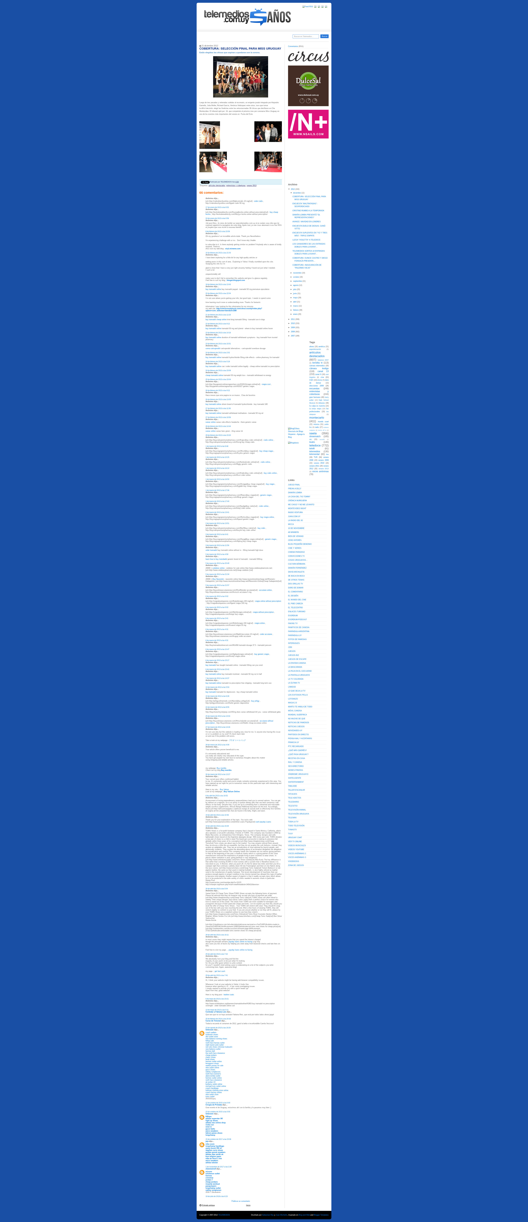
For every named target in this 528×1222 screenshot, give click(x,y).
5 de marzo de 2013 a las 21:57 (217, 585)
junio (295, 293)
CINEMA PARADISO (296, 552)
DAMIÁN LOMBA (295, 493)
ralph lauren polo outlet (215, 1045)
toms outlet (210, 1096)
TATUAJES (292, 794)
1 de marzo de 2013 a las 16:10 (217, 468)
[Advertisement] (308, 159)
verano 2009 (323, 460)
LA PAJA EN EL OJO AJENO (300, 671)
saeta (313, 433)
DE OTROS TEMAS (296, 580)
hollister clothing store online (217, 1090)
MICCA (291, 524)
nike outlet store (212, 1094)
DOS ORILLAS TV (295, 584)
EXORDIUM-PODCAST (297, 620)
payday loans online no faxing (240, 942)
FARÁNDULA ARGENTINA (298, 631)
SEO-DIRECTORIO (296, 766)
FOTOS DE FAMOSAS (297, 639)
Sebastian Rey (268, 1215)
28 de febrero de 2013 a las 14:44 (218, 426)
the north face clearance (215, 1053)
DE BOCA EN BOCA (296, 576)
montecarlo (316, 417)
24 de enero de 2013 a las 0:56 (217, 218)
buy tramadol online (213, 289)
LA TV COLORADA (295, 679)
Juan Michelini (281, 1215)
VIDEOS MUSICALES (297, 845)
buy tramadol (211, 665)
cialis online (268, 440)
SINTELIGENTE (294, 778)
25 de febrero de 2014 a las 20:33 (218, 1019)
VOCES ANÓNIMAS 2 (297, 853)
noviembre (297, 273)
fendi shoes (210, 1059)
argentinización (315, 349)
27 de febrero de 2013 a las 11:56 (218, 408)
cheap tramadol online (214, 375)
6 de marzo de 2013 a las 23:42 (217, 669)
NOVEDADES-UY (295, 730)
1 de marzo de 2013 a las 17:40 (217, 501)
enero (295, 314)
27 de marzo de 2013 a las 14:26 (218, 727)
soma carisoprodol (213, 348)
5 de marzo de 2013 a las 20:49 (217, 563)
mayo (295, 298)
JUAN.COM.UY (294, 516)
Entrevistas (234, 37)
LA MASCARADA (295, 667)
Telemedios (282, 37)
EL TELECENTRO (295, 608)
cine (322, 377)
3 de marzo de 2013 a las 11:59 (217, 545)
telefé (312, 448)
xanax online (211, 422)
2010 (293, 323)
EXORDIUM (293, 616)
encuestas (314, 388)
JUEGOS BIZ (293, 655)
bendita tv (317, 363)
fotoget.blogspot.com (236, 280)
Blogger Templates (321, 1215)
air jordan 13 (210, 1082)
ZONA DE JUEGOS (296, 865)
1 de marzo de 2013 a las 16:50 (217, 479)
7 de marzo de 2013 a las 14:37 (217, 678)
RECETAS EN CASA (296, 758)
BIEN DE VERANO (295, 536)
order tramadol (211, 550)
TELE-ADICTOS (294, 798)
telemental (314, 454)
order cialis (258, 201)
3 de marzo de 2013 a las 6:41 (217, 534)
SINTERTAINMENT (296, 782)
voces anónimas (320, 471)
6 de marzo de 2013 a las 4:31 (217, 629)
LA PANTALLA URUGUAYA (299, 675)
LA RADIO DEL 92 (295, 520)
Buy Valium (224, 789)
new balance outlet (213, 1049)
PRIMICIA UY (293, 742)
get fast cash (220, 971)
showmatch (315, 436)
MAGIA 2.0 (292, 703)
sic (310, 439)
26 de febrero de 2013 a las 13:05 (218, 399)
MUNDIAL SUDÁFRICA (297, 715)
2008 (293, 332)
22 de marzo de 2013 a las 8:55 (217, 707)
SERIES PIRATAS (295, 770)
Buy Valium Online (232, 791)
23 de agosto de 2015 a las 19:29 (218, 1028)
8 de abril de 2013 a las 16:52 (217, 796)
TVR (315, 457)
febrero (296, 310)
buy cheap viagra (266, 451)
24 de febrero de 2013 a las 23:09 (218, 370)
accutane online (265, 590)
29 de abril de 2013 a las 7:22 (217, 954)
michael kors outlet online (216, 1086)
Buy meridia (221, 768)
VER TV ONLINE (295, 841)
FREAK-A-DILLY (294, 489)
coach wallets (211, 1032)
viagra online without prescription (268, 601)
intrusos (321, 403)
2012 (293, 189)
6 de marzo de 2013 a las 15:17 (217, 660)
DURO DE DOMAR (295, 588)
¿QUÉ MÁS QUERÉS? (297, 750)
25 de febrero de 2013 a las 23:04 (218, 379)
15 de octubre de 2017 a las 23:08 (218, 1139)
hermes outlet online (214, 1061)
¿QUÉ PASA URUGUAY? (298, 754)
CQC (311, 380)
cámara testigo (319, 368)
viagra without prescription (263, 612)
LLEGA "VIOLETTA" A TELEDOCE (306, 240)
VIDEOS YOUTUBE (296, 849)
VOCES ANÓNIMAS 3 (297, 857)
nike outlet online (212, 1068)
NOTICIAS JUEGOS (296, 726)
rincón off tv (322, 430)
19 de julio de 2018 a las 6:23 (217, 1196)
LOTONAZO (293, 699)
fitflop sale (210, 1041)
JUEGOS (291, 651)
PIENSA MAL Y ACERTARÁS (300, 738)
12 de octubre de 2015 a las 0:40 (218, 1103)
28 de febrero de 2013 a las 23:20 (218, 435)
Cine (253, 37)
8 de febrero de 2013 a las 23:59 (218, 231)
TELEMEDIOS (224, 1215)
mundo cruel (323, 422)
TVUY (290, 834)
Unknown (210, 1030)
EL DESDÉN (293, 596)
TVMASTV (292, 830)
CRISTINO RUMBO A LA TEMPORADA (308, 211)
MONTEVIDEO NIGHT (297, 508)
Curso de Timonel (213, 1021)
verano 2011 (314, 466)
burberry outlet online (214, 1084)
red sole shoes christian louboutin (219, 1047)
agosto (296, 285)
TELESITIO (292, 806)
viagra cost (266, 384)
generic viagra (265, 495)
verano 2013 (251, 186)
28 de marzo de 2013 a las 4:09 (217, 745)
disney (319, 380)
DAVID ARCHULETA (296, 572)
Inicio (248, 1205)
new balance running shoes (216, 1039)
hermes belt (210, 1051)
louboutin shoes (212, 1035)
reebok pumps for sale (214, 1065)
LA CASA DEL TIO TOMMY (299, 497)
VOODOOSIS (293, 861)
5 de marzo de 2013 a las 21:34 (217, 574)
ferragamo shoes (212, 1063)
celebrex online (219, 568)
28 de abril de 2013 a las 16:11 (217, 935)
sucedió (322, 439)
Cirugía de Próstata (214, 1105)
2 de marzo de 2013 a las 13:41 (217, 512)
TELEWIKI (292, 818)
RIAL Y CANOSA (295, 762)
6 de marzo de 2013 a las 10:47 (217, 649)
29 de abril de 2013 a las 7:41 (217, 975)
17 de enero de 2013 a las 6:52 (217, 207)
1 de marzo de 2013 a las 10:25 (217, 457)
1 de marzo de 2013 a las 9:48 (217, 446)
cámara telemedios (317, 366)
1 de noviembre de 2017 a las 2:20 (219, 1167)
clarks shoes (211, 1057)
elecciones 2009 (316, 386)
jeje (207, 1141)
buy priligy (255, 701)
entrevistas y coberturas (236, 186)
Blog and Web (304, 1215)
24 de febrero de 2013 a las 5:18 (218, 361)
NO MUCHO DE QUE (296, 719)
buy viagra (270, 484)
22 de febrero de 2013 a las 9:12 (218, 324)
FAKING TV (293, 623)
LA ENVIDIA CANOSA (297, 663)
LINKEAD (292, 687)
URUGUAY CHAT (295, 837)
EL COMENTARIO (295, 592)
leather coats (229, 995)
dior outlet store (212, 1037)
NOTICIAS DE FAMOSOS (298, 722)
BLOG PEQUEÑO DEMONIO (300, 544)
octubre (296, 277)
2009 (293, 327)
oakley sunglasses (213, 1072)
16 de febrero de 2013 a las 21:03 (218, 253)
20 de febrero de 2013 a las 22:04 (218, 293)
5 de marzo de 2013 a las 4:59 (217, 554)
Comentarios (293, 46)
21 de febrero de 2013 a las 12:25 (218, 315)
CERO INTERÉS (295, 540)
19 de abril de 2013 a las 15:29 (217, 826)
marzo (296, 306)
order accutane (266, 634)
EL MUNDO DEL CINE (297, 600)
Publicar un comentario (241, 1201)
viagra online (260, 623)
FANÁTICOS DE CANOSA (298, 627)
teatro (312, 442)
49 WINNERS (293, 532)
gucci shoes (210, 1070)
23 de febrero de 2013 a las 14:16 (218, 332)
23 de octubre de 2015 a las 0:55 (218, 1112)
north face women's (213, 1074)
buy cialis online (270, 473)
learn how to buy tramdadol (216, 559)
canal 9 (318, 374)
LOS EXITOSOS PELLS (298, 695)
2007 (293, 336)
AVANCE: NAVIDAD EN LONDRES (306, 222)
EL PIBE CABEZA (295, 604)
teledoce (315, 445)
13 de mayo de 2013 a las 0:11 (217, 1010)
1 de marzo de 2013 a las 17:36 (217, 490)
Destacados (210, 37)
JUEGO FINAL (294, 485)
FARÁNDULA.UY (295, 635)
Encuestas (265, 37)
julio (295, 289)
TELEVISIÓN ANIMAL (297, 810)
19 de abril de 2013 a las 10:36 (217, 815)
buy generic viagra (261, 654)
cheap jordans (211, 1055)
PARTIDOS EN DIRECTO (298, 734)
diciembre (297, 193)
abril (295, 302)
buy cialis (261, 528)
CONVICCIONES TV (296, 556)
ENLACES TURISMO (296, 612)
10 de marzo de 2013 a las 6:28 (217, 696)
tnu (327, 454)
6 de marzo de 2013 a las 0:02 (217, 596)
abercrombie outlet (213, 1076)
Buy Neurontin (218, 579)
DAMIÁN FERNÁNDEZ (297, 568)
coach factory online (214, 1092)
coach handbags (212, 1088)
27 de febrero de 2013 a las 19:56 (218, 417)
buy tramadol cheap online (216, 319)
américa (321, 346)
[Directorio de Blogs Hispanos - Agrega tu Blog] (297, 437)
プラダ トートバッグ (237, 740)
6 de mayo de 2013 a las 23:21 (217, 999)
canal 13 (323, 371)
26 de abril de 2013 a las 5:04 (217, 888)
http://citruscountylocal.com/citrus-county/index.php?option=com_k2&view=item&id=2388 (234, 309)
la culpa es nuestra (317, 406)
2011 (293, 319)
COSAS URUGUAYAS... (298, 560)
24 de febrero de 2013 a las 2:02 (218, 352)
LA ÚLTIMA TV (294, 683)
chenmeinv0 (211, 1169)
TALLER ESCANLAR (296, 790)
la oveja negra (315, 408)
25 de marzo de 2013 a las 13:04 (218, 716)
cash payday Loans (263, 822)
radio (317, 427)
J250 (290, 647)
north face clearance (214, 1080)
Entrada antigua (208, 1205)
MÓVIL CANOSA (295, 711)
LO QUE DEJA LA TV (296, 691)
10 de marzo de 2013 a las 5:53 (217, 687)
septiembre (297, 281)
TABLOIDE (292, 786)
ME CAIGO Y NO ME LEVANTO (301, 505)
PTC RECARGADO (296, 746)
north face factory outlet (215, 1043)
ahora (311, 346)
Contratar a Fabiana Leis (216, 1012)
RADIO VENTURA (295, 512)
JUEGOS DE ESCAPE (297, 659)
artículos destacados (217, 186)
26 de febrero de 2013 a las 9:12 (218, 390)
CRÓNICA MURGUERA (297, 501)
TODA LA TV (293, 822)
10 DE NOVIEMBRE (296, 528)
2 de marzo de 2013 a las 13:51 (217, 523)
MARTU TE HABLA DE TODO (300, 707)
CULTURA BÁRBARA (296, 564)
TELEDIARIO (293, 802)
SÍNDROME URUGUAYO (298, 774)
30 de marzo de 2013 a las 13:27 (218, 774)
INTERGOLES (294, 643)
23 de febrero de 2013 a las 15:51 (218, 344)
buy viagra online (267, 517)
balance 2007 (323, 360)
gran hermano (314, 397)
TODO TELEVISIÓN (296, 826)
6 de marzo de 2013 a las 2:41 (217, 618)
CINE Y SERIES (294, 548)
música (316, 424)
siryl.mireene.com (233, 249)
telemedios (314, 451)
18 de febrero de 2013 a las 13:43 (218, 284)
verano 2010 (319, 463)
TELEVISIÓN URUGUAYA (298, 814)
